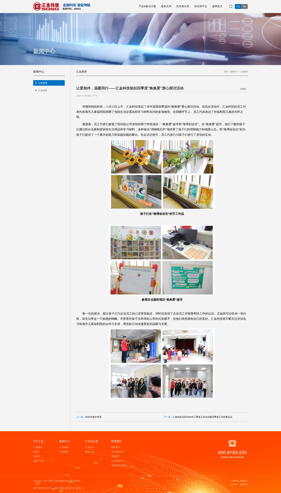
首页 (226, 71)
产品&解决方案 (147, 6)
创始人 (36, 451)
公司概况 (37, 447)
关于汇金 (38, 441)
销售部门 (115, 447)
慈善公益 (89, 451)
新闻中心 (234, 71)
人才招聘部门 (118, 460)
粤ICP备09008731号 (42, 487)
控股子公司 (39, 460)
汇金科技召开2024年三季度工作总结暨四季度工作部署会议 (202, 416)
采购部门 (115, 456)
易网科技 (244, 484)
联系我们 (116, 441)
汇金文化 (89, 447)
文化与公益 (91, 441)
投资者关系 (182, 6)
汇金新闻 (42, 82)
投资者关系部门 (119, 465)
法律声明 (235, 480)
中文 (238, 6)
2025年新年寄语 (93, 416)
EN (244, 6)
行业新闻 (42, 90)
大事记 (36, 456)
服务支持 (166, 6)
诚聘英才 (217, 6)
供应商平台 (200, 6)
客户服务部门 (118, 451)
